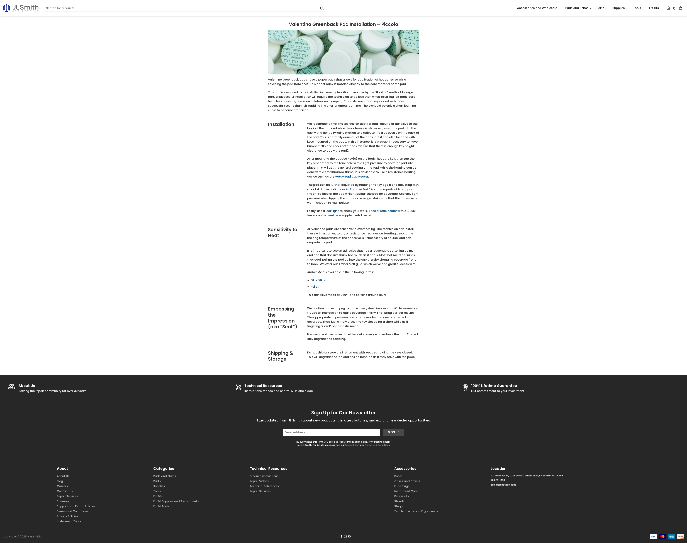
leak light (332, 211)
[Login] (669, 8)
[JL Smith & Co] (20, 8)
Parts (600, 8)
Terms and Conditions (377, 445)
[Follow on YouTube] (349, 536)
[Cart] (681, 8)
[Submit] (321, 8)
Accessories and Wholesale (537, 8)
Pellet (315, 287)
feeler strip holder (384, 211)
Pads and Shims (576, 8)
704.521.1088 (498, 480)
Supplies (618, 8)
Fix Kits (654, 8)
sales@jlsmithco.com (503, 484)
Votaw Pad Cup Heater (351, 176)
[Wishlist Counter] (674, 8)
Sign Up (393, 432)
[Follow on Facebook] (341, 536)
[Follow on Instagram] (345, 536)
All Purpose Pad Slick (360, 189)
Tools (637, 8)
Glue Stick (318, 280)
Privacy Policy (352, 445)
